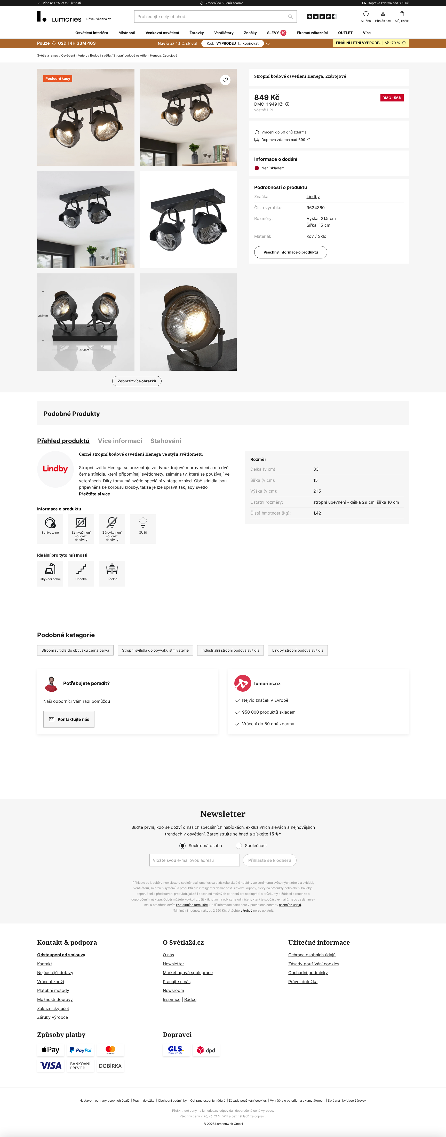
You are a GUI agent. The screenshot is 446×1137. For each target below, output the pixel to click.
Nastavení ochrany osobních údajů (104, 1100)
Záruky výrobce (52, 1017)
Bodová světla (100, 55)
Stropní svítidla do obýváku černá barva (75, 650)
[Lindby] (55, 469)
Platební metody (53, 990)
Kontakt (44, 964)
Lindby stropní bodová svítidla (297, 650)
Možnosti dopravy (55, 999)
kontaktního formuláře (192, 905)
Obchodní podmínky (308, 972)
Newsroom (173, 990)
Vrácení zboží (50, 981)
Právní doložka (302, 981)
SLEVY (273, 32)
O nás (168, 955)
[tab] (63, 441)
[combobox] (215, 16)
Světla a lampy (48, 55)
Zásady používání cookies (313, 964)
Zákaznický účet (53, 1008)
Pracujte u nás (176, 981)
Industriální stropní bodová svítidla (230, 650)
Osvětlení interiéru (74, 55)
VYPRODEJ (233, 43)
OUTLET (345, 32)
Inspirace (171, 999)
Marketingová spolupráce (188, 972)
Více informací (120, 441)
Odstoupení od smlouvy (61, 954)
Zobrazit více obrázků (137, 381)
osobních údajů (290, 905)
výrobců (246, 910)
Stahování (165, 441)
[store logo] (74, 16)
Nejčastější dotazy (55, 972)
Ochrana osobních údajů (312, 955)
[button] (85, 220)
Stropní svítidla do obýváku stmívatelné (155, 650)
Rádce (190, 999)
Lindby (313, 196)
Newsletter (173, 964)
